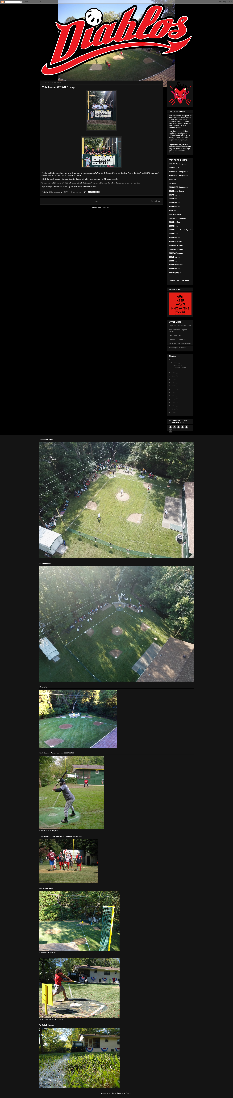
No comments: (76, 192)
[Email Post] (84, 192)
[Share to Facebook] (96, 192)
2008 (174, 412)
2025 (174, 373)
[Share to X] (93, 192)
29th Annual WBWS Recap (58, 87)
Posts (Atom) (106, 207)
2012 (174, 409)
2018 (174, 392)
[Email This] (89, 192)
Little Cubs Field (175, 336)
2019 (174, 389)
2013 (174, 406)
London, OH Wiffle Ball (177, 340)
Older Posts (156, 201)
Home (96, 201)
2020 (174, 386)
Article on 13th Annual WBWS (180, 344)
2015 (174, 399)
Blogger (128, 1093)
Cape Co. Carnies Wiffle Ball (180, 326)
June (176, 363)
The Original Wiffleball (177, 348)
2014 (174, 402)
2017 (174, 396)
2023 (174, 379)
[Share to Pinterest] (98, 192)
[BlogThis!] (91, 192)
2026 (174, 360)
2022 (174, 382)
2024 (174, 376)
